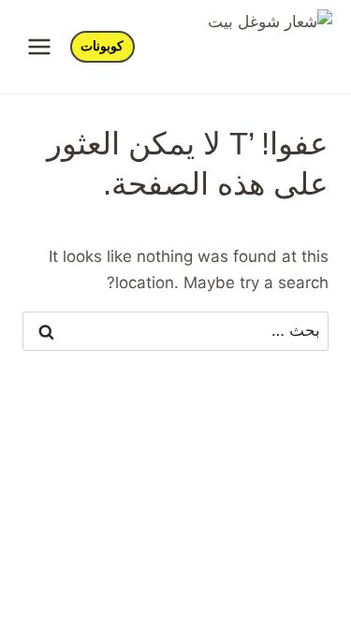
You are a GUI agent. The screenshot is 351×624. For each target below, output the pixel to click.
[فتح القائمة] (40, 46)
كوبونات (102, 46)
